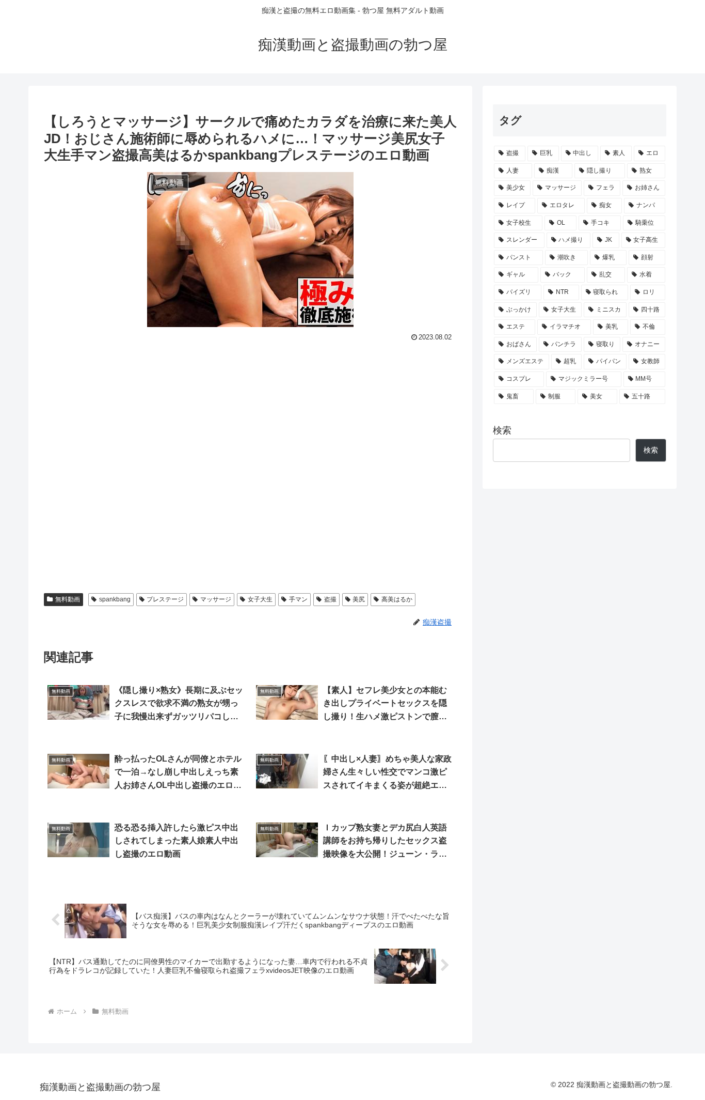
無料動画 (67, 599)
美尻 (358, 599)
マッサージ (215, 599)
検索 (502, 430)
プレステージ (165, 599)
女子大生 (260, 599)
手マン (298, 599)
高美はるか (396, 599)
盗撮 (330, 599)
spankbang (115, 599)
